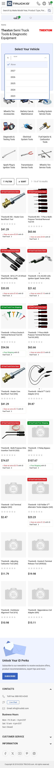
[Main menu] (3, 3)
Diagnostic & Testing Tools (9, 138)
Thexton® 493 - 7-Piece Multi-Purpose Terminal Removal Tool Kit (40, 219)
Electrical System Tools (27, 138)
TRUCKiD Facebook (5, 753)
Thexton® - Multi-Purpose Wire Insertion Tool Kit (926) (13, 449)
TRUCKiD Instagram (34, 753)
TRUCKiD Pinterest (27, 753)
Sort (23, 181)
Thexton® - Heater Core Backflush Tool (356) (10, 392)
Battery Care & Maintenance (26, 112)
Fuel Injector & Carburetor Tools (45, 139)
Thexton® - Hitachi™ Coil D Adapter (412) (39, 392)
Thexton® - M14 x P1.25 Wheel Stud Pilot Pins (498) (13, 277)
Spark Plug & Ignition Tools (9, 166)
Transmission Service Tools (27, 166)
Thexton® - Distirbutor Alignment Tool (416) (10, 611)
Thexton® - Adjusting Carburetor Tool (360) (9, 562)
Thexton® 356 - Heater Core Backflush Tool (12, 218)
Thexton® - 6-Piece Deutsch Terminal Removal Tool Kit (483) (12, 335)
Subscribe (10, 676)
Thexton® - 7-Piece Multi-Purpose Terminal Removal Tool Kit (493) (39, 335)
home (3, 25)
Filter (8, 181)
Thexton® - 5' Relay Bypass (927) (39, 449)
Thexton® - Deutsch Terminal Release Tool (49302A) (40, 562)
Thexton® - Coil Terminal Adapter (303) (11, 506)
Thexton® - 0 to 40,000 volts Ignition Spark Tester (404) (39, 277)
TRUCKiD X (13, 753)
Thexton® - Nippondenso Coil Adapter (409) (40, 611)
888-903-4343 (21, 696)
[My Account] (44, 3)
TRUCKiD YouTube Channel (20, 753)
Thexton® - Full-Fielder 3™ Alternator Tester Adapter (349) (40, 506)
